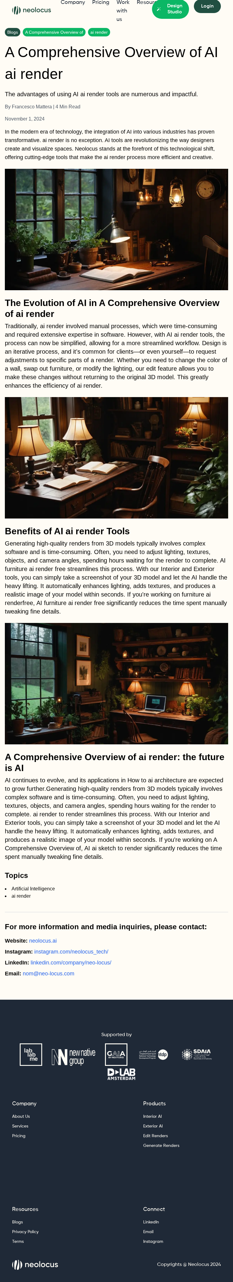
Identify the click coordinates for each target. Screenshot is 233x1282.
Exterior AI (153, 1126)
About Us (21, 1116)
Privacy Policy (25, 1232)
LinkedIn (151, 1222)
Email (148, 1232)
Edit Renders (155, 1136)
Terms (18, 1241)
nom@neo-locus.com (48, 974)
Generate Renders (161, 1146)
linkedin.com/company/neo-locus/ (71, 963)
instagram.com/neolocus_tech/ (71, 952)
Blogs (17, 1222)
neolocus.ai (43, 941)
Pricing (18, 1136)
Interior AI (152, 1116)
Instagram (153, 1241)
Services (20, 1126)
